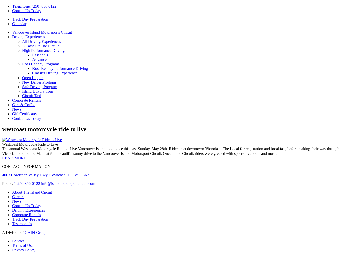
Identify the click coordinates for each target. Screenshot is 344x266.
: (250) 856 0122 (34, 6)
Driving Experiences (28, 37)
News (16, 109)
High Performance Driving (43, 50)
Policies (18, 241)
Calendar (19, 24)
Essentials (40, 55)
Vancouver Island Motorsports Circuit (42, 32)
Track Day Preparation (32, 19)
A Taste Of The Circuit (40, 46)
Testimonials (22, 224)
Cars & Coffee (23, 105)
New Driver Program (39, 82)
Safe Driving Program (39, 87)
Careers (18, 197)
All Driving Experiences (41, 41)
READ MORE (14, 158)
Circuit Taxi (31, 96)
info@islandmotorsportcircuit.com (68, 183)
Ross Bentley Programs (40, 64)
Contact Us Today (26, 11)
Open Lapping (33, 77)
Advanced (40, 59)
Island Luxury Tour (37, 91)
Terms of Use (22, 245)
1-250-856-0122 (27, 183)
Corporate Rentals (26, 100)
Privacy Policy (23, 250)
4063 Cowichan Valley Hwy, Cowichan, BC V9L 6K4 (46, 175)
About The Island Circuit (32, 192)
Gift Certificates (24, 114)
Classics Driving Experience (54, 73)
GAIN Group (35, 232)
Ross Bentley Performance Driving (60, 68)
